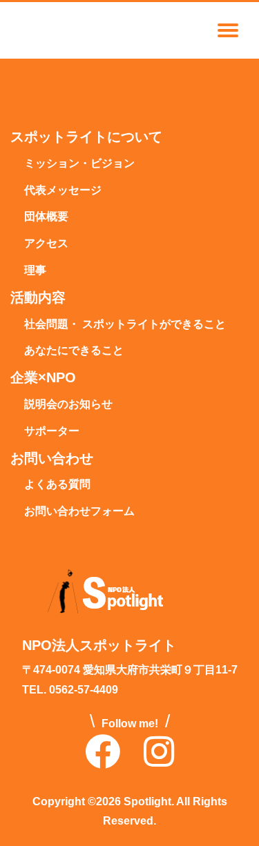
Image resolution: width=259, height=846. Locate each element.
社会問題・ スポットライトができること (125, 325)
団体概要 (46, 217)
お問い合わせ (51, 458)
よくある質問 (57, 485)
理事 (35, 271)
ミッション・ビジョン (79, 164)
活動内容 (38, 298)
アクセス (46, 244)
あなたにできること (74, 351)
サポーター (51, 431)
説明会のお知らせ (68, 405)
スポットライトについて (86, 137)
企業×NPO (43, 378)
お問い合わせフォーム (79, 512)
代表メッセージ (63, 191)
